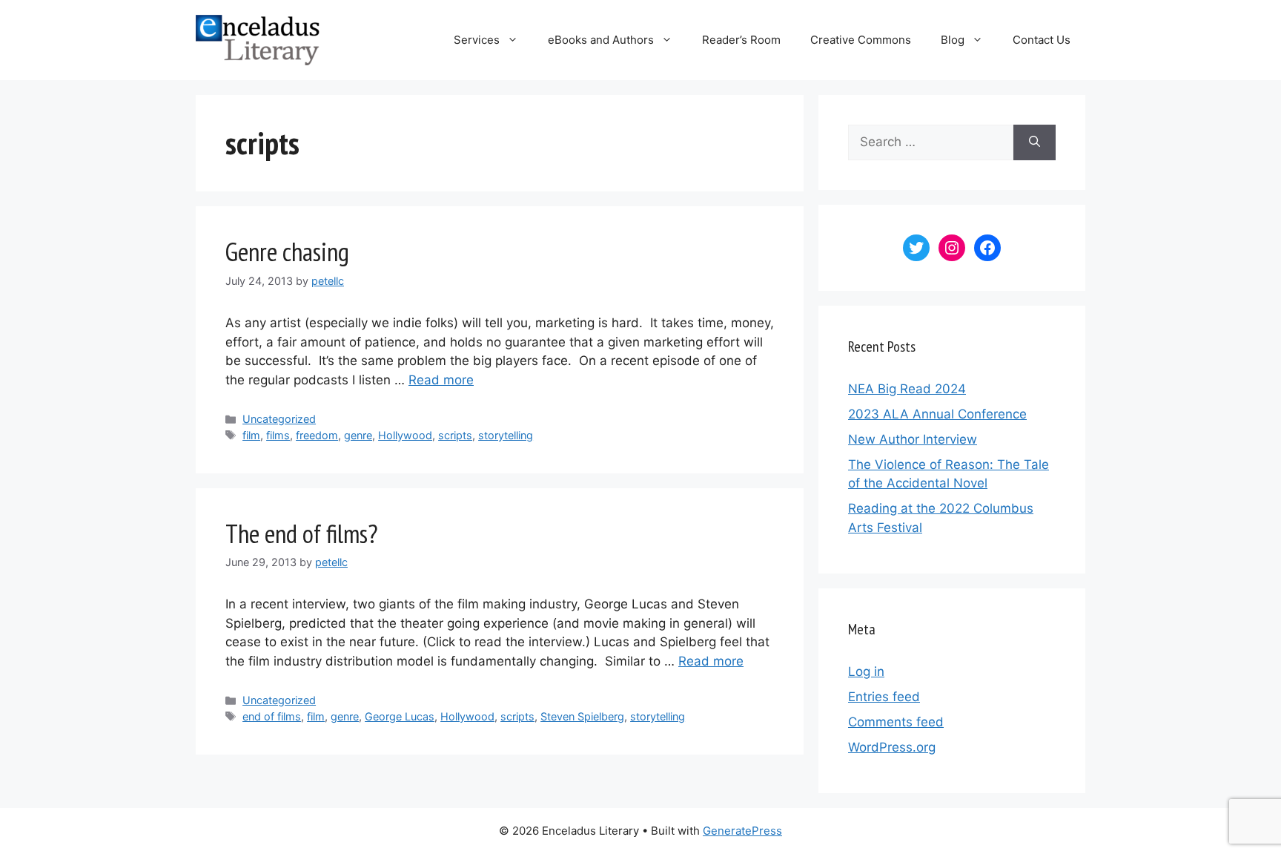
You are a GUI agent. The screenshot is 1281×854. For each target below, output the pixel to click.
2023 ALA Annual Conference (937, 414)
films (278, 435)
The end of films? (301, 533)
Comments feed (896, 722)
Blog (952, 40)
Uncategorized (279, 419)
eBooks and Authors (601, 40)
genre (358, 435)
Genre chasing (287, 251)
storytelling (505, 435)
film (251, 435)
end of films (271, 716)
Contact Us (1041, 40)
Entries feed (884, 696)
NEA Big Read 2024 (907, 388)
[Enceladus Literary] (258, 39)
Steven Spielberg (582, 716)
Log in (866, 671)
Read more (441, 379)
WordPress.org (892, 747)
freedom (317, 435)
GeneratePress (742, 831)
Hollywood (405, 435)
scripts (455, 435)
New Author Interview (912, 439)
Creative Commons (860, 40)
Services (477, 40)
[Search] (1034, 142)
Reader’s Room (741, 40)
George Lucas (399, 716)
